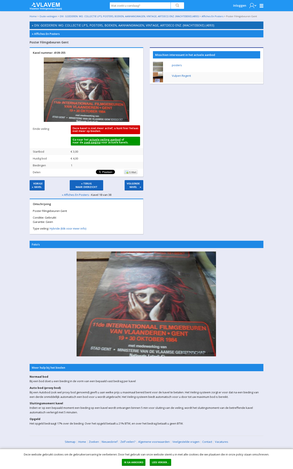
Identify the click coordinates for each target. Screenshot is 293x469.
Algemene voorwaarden (154, 442)
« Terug (86, 185)
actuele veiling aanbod (105, 139)
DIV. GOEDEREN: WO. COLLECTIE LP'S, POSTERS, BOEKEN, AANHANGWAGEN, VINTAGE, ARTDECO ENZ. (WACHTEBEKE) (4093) (129, 16)
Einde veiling (41, 129)
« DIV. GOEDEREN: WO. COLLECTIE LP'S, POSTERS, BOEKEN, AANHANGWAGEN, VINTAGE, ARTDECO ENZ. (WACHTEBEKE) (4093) (123, 25)
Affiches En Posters (212, 16)
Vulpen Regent (181, 76)
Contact (207, 442)
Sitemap (70, 442)
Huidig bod (40, 158)
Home (33, 16)
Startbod (38, 151)
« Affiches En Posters (46, 34)
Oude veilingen (48, 16)
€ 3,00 (74, 151)
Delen (37, 172)
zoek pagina (92, 142)
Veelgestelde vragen (185, 442)
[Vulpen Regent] (158, 81)
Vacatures (221, 442)
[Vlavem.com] (46, 5)
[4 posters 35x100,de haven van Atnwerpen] (158, 71)
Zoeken (94, 442)
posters (177, 65)
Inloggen (239, 5)
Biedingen (39, 165)
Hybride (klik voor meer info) (68, 228)
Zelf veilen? (127, 442)
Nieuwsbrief (110, 442)
